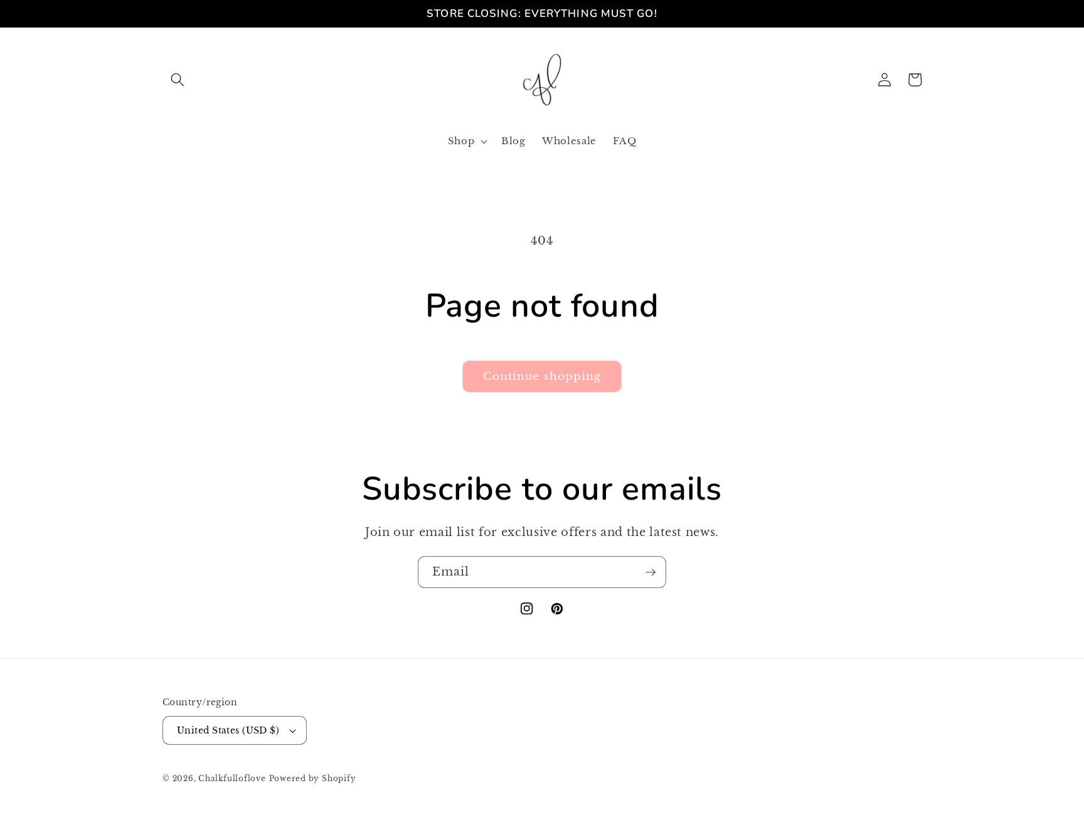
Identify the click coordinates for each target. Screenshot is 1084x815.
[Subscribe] (650, 572)
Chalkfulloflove (232, 778)
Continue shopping (542, 376)
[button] (177, 80)
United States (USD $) (228, 730)
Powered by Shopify (312, 778)
